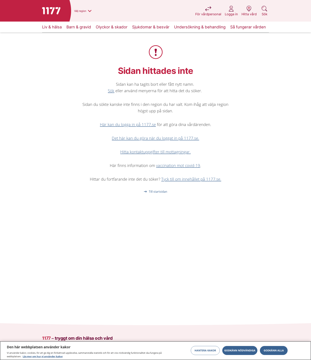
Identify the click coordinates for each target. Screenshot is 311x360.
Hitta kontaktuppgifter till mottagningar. (155, 151)
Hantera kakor (205, 350)
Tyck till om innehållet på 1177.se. (191, 179)
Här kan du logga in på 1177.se (128, 124)
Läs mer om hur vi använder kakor (43, 356)
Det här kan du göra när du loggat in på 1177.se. (155, 138)
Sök (111, 90)
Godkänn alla (274, 350)
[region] (155, 350)
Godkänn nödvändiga (239, 350)
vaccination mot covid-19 (178, 165)
